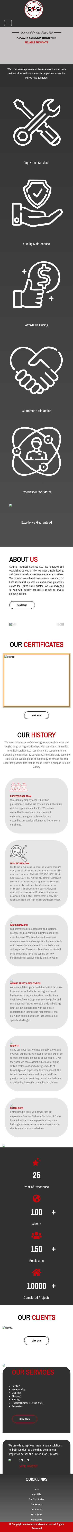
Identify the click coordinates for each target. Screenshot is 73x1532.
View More (36, 715)
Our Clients (36, 1514)
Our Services (37, 1504)
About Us (36, 1494)
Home (36, 1489)
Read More (22, 605)
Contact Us (36, 1519)
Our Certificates (36, 1499)
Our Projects (36, 1509)
